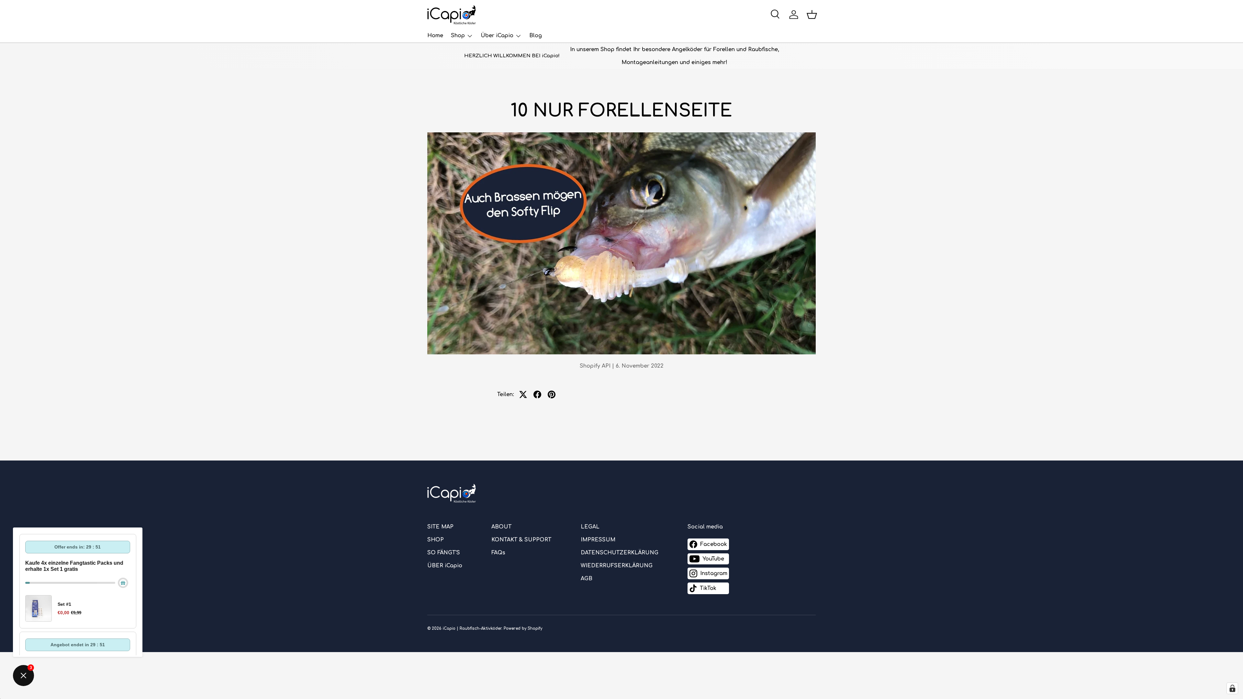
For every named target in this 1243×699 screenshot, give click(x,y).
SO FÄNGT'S (443, 553)
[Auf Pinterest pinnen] (551, 394)
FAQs (498, 553)
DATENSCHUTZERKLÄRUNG (619, 553)
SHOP (435, 540)
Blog (535, 36)
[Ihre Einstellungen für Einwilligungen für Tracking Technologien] (1232, 688)
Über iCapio (497, 36)
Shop (458, 36)
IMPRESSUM (598, 540)
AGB (586, 579)
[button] (812, 14)
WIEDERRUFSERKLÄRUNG (617, 566)
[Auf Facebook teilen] (537, 394)
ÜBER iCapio (444, 566)
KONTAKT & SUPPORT (521, 540)
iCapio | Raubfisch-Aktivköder (472, 628)
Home (435, 36)
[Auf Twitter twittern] (523, 394)
